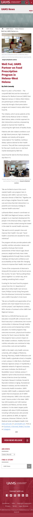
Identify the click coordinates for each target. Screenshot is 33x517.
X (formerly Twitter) (17, 427)
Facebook (7, 427)
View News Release (13, 440)
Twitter (11, 495)
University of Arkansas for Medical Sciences (11, 2)
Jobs (13, 503)
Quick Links (31, 2)
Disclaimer (6, 503)
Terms (14, 506)
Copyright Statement (24, 503)
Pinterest (27, 495)
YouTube (27, 427)
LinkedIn (23, 495)
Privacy (7, 506)
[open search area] (27, 2)
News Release (19, 29)
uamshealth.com (19, 424)
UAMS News (8, 9)
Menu (31, 11)
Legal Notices (23, 506)
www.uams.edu (7, 424)
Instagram (7, 429)
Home (2, 29)
